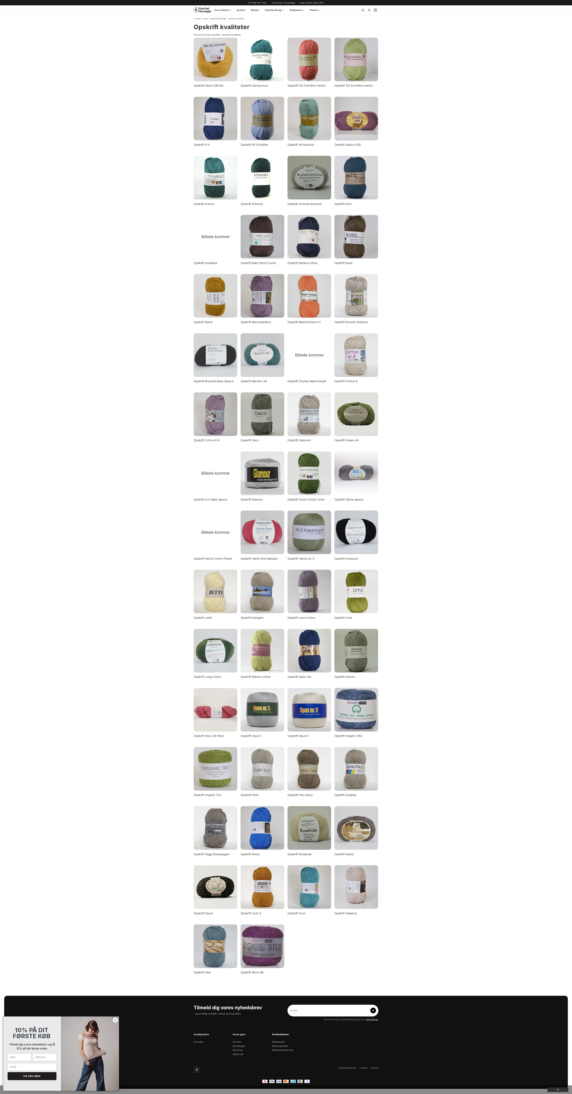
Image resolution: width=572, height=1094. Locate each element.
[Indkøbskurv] (375, 10)
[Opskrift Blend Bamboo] (262, 296)
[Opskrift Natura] (356, 650)
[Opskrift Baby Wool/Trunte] (262, 237)
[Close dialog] (115, 1020)
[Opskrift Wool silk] (262, 946)
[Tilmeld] (373, 1010)
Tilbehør (313, 10)
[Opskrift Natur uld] (309, 650)
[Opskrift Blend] (215, 296)
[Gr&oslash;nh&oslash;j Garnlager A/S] (203, 10)
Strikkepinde (296, 10)
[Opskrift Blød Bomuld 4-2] (309, 296)
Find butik (198, 1042)
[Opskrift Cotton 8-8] (215, 414)
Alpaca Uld (238, 1054)
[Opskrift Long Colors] (215, 650)
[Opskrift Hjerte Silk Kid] (215, 59)
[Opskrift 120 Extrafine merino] (309, 59)
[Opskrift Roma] (262, 828)
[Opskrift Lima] (356, 591)
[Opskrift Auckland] (215, 237)
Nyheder (255, 10)
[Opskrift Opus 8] (309, 710)
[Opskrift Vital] (215, 946)
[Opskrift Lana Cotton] (309, 591)
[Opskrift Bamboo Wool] (309, 237)
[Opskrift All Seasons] (309, 118)
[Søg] (363, 10)
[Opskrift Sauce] (215, 887)
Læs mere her (372, 1019)
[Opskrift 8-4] (215, 118)
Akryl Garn (238, 1050)
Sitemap (374, 1068)
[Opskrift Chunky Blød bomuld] (309, 355)
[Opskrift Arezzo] (215, 177)
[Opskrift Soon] (309, 887)
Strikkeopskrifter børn (282, 1050)
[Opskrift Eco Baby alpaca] (215, 473)
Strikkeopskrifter (280, 1046)
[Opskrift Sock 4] (262, 887)
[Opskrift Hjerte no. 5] (309, 532)
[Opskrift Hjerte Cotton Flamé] (215, 532)
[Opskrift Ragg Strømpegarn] (215, 828)
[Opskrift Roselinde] (309, 828)
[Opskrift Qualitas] (356, 769)
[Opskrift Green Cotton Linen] (309, 473)
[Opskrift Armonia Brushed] (309, 177)
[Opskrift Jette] (215, 591)
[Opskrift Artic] (356, 177)
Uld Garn (237, 1042)
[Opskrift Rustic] (356, 828)
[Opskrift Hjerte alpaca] (356, 473)
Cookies (363, 1068)
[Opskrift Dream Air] (356, 414)
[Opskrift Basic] (356, 237)
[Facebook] (197, 1070)
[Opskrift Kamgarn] (262, 591)
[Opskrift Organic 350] (356, 710)
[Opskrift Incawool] (356, 532)
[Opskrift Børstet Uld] (262, 355)
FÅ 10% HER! (32, 1076)
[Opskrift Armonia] (262, 177)
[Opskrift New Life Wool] (215, 710)
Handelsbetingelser (347, 1068)
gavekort (241, 10)
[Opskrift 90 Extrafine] (262, 118)
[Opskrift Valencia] (356, 887)
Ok (558, 1089)
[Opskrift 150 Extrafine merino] (356, 59)
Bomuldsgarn (239, 1046)
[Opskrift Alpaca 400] (356, 118)
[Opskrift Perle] (262, 769)
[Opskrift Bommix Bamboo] (356, 296)
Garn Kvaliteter (221, 10)
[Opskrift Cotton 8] (356, 355)
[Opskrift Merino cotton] (262, 650)
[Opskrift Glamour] (262, 473)
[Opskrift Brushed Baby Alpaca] (215, 355)
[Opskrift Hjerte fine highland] (262, 532)
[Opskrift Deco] (262, 414)
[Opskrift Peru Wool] (309, 769)
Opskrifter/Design (273, 10)
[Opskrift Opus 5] (262, 710)
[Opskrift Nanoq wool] (262, 59)
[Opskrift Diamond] (309, 414)
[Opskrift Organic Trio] (215, 769)
